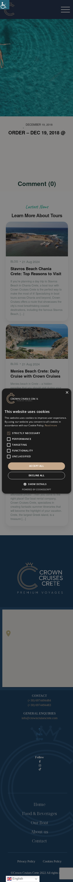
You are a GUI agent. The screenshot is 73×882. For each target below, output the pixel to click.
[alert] (36, 441)
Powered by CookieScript (36, 489)
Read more (51, 425)
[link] (4, 4)
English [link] (17, 878)
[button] (36, 484)
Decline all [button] (36, 475)
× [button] (66, 392)
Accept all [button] (36, 466)
